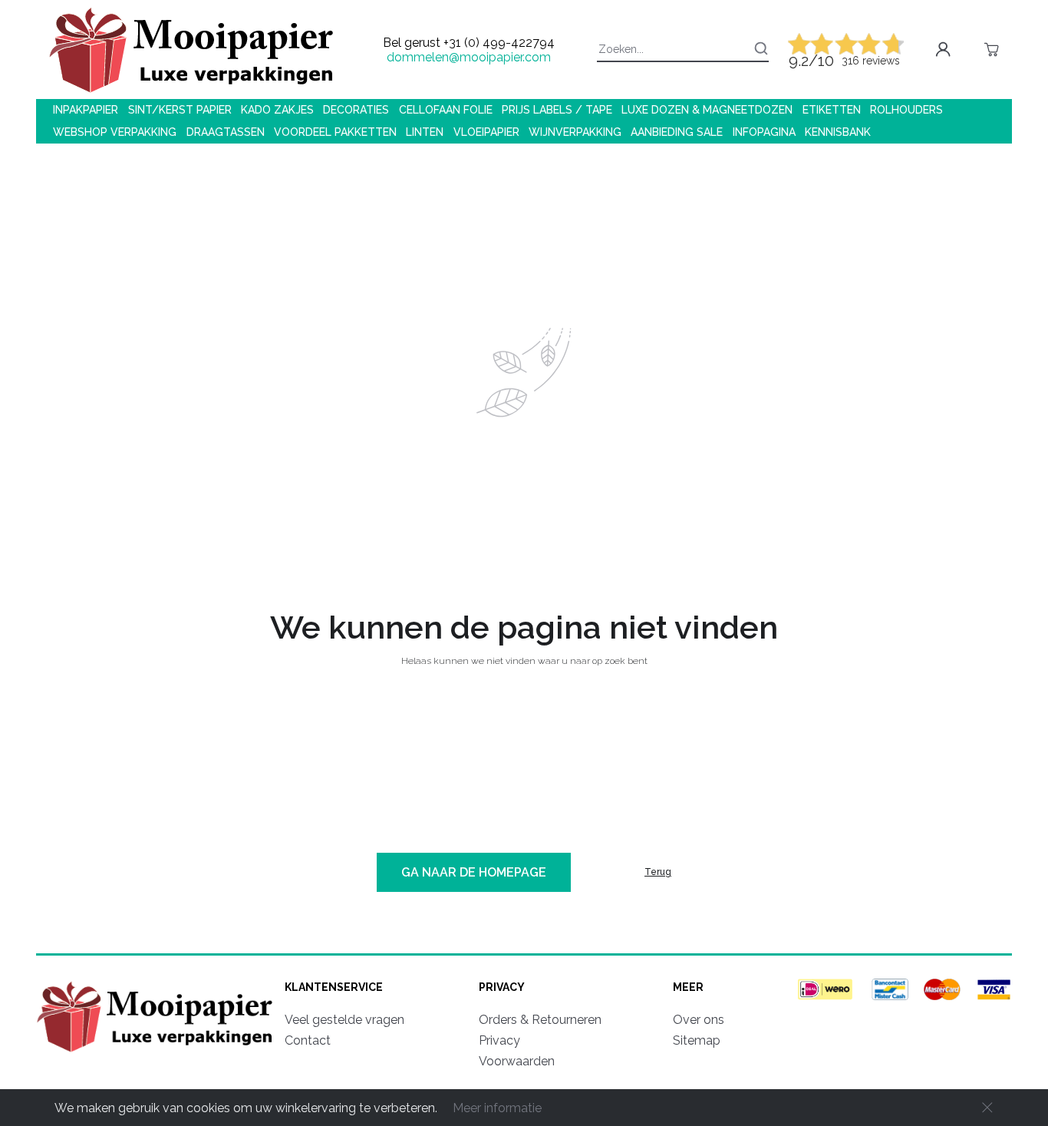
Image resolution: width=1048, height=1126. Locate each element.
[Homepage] (157, 1054)
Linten (424, 132)
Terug (657, 872)
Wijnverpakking (575, 132)
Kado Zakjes (277, 110)
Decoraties (356, 110)
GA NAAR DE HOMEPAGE (473, 872)
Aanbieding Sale (677, 132)
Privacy (502, 987)
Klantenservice (334, 987)
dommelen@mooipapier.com (469, 57)
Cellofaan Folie (446, 110)
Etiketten (831, 110)
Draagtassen (225, 132)
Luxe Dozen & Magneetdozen (707, 110)
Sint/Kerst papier (180, 110)
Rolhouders (906, 110)
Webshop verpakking (114, 132)
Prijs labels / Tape (557, 110)
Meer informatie (497, 1108)
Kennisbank (838, 132)
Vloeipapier (486, 132)
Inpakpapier (85, 110)
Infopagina (764, 132)
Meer (688, 987)
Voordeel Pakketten (335, 132)
